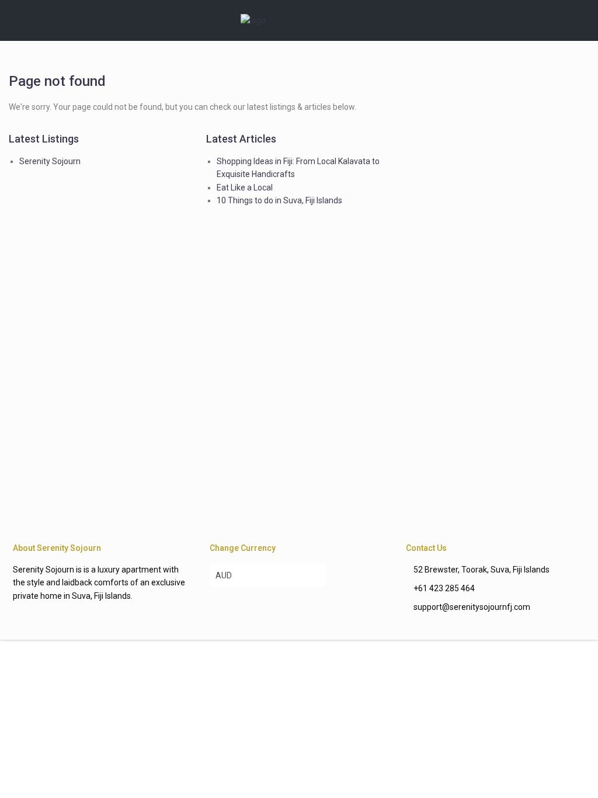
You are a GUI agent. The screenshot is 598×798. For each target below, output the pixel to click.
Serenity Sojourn (50, 161)
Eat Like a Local (245, 187)
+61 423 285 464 (444, 588)
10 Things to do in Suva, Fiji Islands (279, 200)
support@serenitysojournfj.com (471, 607)
